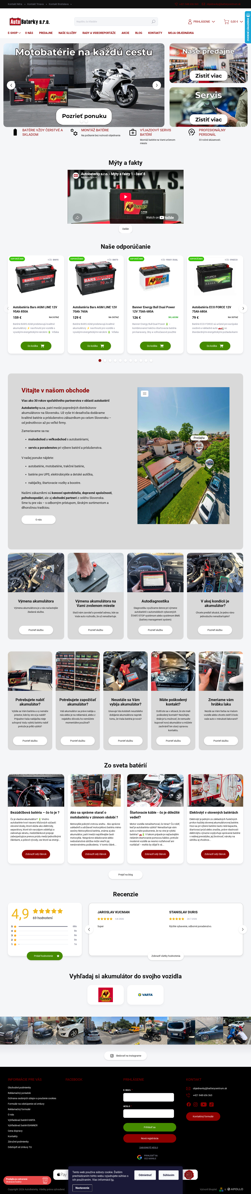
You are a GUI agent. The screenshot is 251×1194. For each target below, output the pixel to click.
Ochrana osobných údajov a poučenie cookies (32, 1098)
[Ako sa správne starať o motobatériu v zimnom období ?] (96, 790)
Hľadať (153, 21)
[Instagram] (195, 1103)
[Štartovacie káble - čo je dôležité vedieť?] (155, 790)
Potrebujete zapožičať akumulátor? (77, 702)
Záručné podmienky (18, 1141)
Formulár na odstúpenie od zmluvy (26, 1103)
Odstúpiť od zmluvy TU (20, 1147)
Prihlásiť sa (150, 1127)
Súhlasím (168, 1175)
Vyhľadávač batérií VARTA (21, 1120)
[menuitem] (15, 33)
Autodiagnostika (155, 601)
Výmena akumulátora (36, 601)
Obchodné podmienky (19, 1087)
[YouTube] (203, 1103)
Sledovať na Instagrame (128, 1055)
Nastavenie (82, 1188)
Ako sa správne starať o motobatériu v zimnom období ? (94, 814)
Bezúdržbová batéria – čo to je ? (34, 812)
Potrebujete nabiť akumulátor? (30, 702)
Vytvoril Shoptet (208, 1189)
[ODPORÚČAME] (36, 280)
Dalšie (125, 228)
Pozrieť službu (36, 630)
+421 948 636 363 (202, 1095)
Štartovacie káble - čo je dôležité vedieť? (155, 814)
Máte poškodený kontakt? (173, 702)
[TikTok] (211, 1103)
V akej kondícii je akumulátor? (215, 603)
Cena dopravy (15, 1130)
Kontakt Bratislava (59, 4)
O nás (39, 519)
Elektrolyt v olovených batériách (214, 812)
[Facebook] (188, 1103)
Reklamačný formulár (19, 1109)
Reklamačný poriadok (19, 1093)
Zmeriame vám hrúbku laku (221, 702)
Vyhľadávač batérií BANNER (23, 1125)
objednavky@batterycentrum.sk (210, 1088)
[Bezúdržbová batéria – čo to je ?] (36, 790)
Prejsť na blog (125, 874)
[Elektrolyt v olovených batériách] (215, 790)
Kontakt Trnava (35, 4)
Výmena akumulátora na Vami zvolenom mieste (95, 603)
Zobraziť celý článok (35, 854)
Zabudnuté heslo (148, 1147)
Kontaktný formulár (203, 1116)
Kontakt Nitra (15, 4)
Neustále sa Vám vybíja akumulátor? (125, 702)
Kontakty (13, 1136)
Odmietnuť (145, 1175)
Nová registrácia (149, 1138)
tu (112, 1179)
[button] (9, 85)
